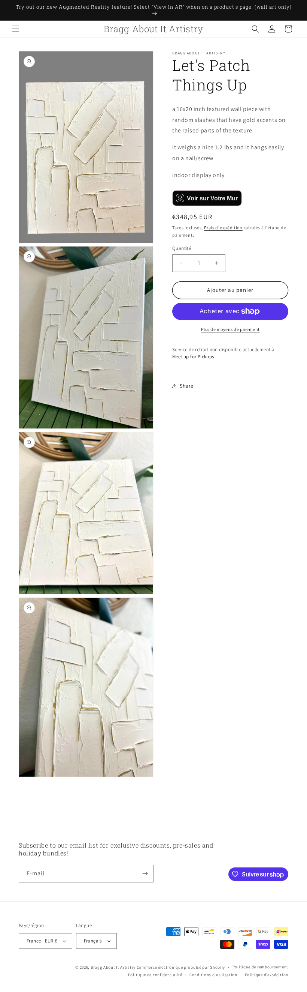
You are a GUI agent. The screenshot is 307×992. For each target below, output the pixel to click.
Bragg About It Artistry (113, 967)
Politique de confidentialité (155, 974)
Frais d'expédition (223, 227)
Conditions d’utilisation (213, 974)
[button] (15, 29)
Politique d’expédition (266, 974)
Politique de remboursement (260, 966)
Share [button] (187, 385)
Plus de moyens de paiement (230, 329)
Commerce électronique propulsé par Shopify (181, 967)
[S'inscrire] (145, 873)
